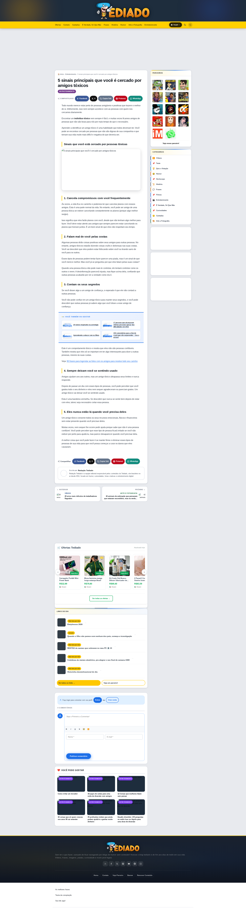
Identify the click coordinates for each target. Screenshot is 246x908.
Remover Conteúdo (144, 875)
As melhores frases (62, 889)
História (115, 25)
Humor (123, 25)
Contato (66, 25)
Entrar (97, 700)
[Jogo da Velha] (171, 238)
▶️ (88, 729)
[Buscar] (190, 24)
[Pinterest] (123, 863)
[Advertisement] (123, 49)
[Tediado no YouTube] (171, 263)
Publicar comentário (78, 756)
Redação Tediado (85, 470)
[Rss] (105, 863)
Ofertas (58, 25)
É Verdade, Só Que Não (91, 25)
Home (96, 875)
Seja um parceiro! (111, 683)
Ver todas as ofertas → (101, 598)
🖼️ (84, 729)
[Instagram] (140, 863)
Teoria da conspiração (63, 895)
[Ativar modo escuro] (185, 24)
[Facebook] (111, 863)
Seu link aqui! (60, 901)
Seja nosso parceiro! (171, 143)
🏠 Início (61, 74)
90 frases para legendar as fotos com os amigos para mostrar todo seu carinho (102, 361)
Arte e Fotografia (135, 25)
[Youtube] (128, 863)
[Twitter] (117, 863)
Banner (130, 875)
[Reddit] (134, 863)
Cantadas (76, 25)
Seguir (175, 25)
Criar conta (112, 700)
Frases (106, 25)
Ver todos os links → (66, 683)
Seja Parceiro (118, 875)
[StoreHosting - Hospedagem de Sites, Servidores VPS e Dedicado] (169, 891)
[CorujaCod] (171, 289)
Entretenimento (151, 25)
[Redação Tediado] (63, 473)
